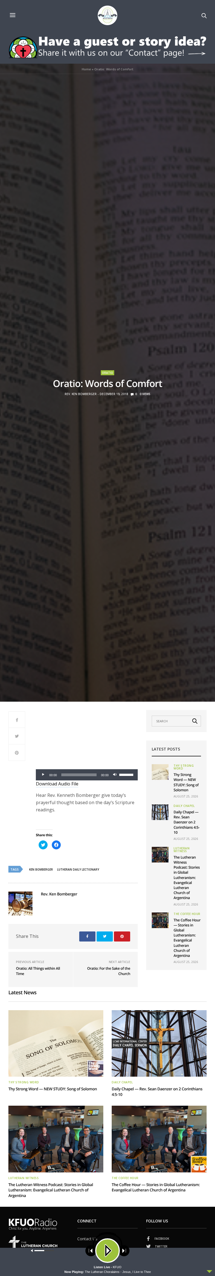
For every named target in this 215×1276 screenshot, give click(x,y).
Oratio (107, 373)
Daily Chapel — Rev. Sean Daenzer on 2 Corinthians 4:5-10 (187, 822)
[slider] (127, 774)
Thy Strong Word (184, 767)
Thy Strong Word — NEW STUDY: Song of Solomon (186, 782)
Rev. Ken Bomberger (81, 394)
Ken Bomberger (41, 869)
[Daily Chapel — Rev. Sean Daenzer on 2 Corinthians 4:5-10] (160, 812)
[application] (87, 774)
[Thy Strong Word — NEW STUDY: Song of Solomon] (160, 772)
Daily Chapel (184, 805)
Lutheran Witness (182, 849)
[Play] (43, 775)
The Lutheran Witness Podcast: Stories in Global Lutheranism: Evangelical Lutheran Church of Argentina (187, 877)
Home (86, 69)
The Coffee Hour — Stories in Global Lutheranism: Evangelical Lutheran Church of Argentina (187, 937)
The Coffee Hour (187, 913)
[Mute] (115, 775)
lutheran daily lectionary (78, 869)
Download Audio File (57, 784)
